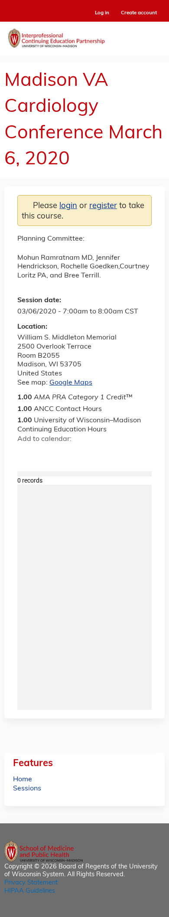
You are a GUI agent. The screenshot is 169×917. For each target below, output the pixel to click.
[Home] (84, 36)
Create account (139, 13)
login (68, 206)
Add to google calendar (26, 454)
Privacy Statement (31, 883)
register (103, 206)
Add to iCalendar (65, 454)
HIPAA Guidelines (29, 891)
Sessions (27, 788)
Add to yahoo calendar (46, 454)
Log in (102, 13)
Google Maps (70, 382)
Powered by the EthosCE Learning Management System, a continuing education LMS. (134, 910)
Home (22, 779)
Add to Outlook (86, 454)
